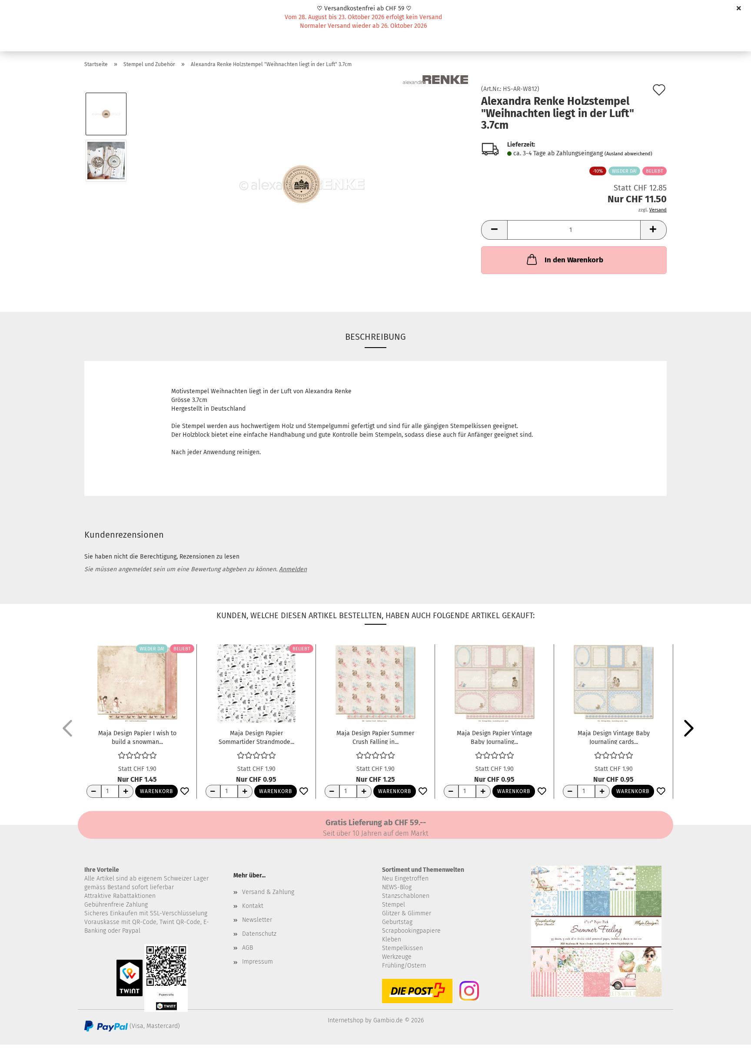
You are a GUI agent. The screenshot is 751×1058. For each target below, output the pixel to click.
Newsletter (257, 920)
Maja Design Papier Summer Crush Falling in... (375, 737)
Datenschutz (259, 933)
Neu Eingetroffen (405, 878)
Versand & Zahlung (268, 892)
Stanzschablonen (405, 896)
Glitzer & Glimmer (406, 913)
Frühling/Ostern (404, 965)
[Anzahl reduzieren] (93, 791)
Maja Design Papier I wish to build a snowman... (137, 737)
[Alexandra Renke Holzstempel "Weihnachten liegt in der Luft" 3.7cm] (301, 183)
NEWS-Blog (397, 887)
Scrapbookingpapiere (411, 930)
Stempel (393, 904)
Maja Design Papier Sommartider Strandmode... (256, 737)
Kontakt (252, 906)
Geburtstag (397, 922)
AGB (247, 947)
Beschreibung (375, 336)
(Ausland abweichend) (628, 154)
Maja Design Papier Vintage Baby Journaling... (494, 737)
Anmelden (293, 569)
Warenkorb (156, 791)
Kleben (391, 939)
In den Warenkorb (574, 259)
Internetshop (345, 1020)
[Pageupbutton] (727, 1045)
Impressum (257, 961)
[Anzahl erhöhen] (126, 791)
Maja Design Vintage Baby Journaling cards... (614, 737)
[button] (494, 230)
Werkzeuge (397, 957)
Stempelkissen (402, 948)
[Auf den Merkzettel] (184, 792)
